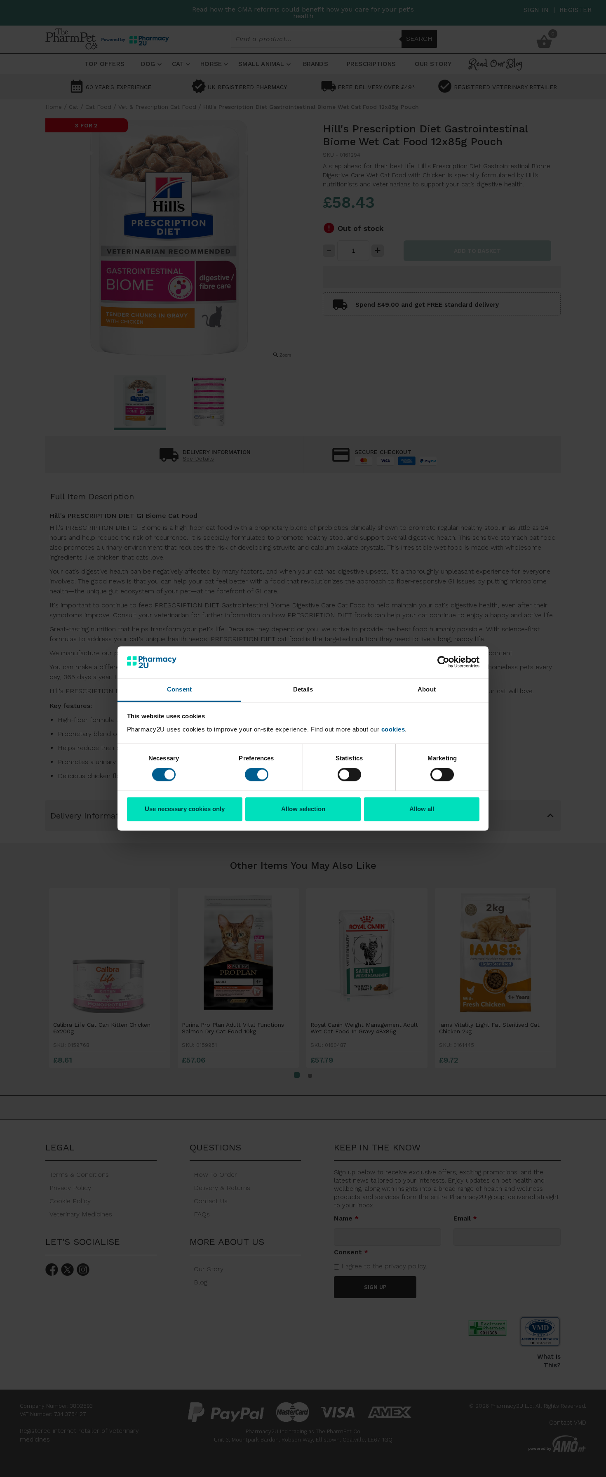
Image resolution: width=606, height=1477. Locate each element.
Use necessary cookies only (185, 808)
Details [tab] (303, 689)
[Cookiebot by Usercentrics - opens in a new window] (443, 662)
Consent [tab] (179, 689)
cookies (393, 729)
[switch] (256, 774)
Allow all (421, 808)
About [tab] (427, 689)
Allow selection (303, 808)
